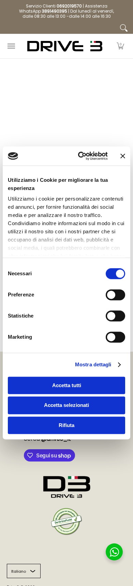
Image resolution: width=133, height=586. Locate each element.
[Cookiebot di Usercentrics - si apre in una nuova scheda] (81, 155)
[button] (120, 46)
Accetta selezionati (66, 405)
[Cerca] (124, 28)
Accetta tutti (66, 385)
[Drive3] (64, 46)
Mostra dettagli (93, 364)
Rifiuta (66, 425)
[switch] (115, 294)
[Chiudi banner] (122, 155)
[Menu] (11, 46)
